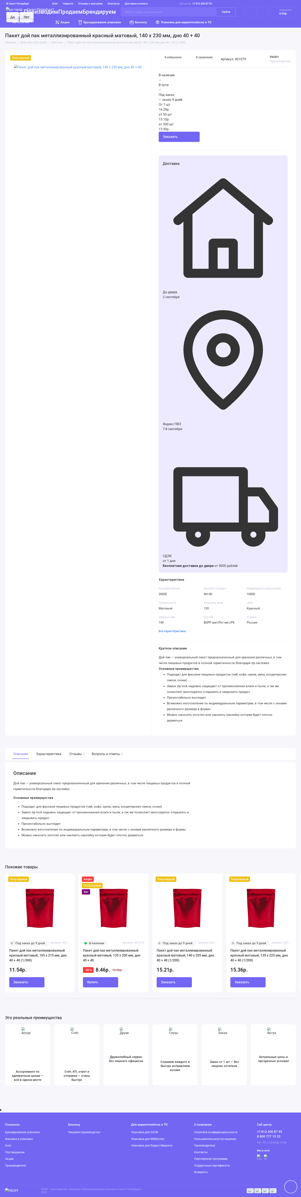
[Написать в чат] (291, 1187)
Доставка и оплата (136, 3)
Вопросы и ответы (107, 754)
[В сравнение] (61, 879)
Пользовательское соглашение (215, 1139)
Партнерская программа (210, 1158)
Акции (65, 22)
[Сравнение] (251, 12)
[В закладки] (69, 879)
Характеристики (48, 754)
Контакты (114, 3)
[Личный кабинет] (240, 12)
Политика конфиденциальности (215, 1132)
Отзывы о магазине (90, 3)
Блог (55, 3)
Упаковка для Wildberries (147, 1139)
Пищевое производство (84, 1132)
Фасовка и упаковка (19, 1139)
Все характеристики (172, 631)
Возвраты (201, 1172)
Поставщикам (14, 1152)
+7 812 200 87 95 (195, 3)
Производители (15, 1165)
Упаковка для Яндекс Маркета (151, 1145)
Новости (68, 3)
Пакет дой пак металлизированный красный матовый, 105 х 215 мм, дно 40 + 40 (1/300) (38, 955)
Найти (226, 11)
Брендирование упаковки (102, 22)
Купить (231, 149)
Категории (20, 22)
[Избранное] (263, 12)
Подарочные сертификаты (212, 1165)
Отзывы (76, 754)
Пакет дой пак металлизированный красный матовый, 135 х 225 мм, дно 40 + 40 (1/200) (259, 955)
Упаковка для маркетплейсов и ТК (186, 22)
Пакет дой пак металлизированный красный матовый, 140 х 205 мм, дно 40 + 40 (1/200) (185, 955)
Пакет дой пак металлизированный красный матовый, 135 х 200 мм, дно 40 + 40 (111, 955)
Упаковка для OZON (144, 1132)
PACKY (274, 56)
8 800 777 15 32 (269, 1136)
